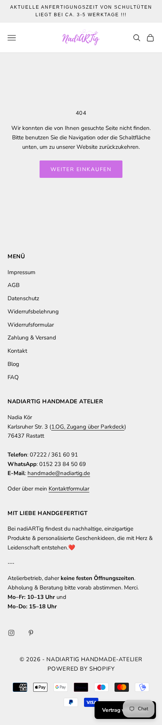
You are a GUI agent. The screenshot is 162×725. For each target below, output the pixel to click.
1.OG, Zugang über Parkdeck (87, 426)
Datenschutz (23, 298)
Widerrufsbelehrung (33, 311)
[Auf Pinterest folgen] (31, 633)
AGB (14, 285)
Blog (13, 364)
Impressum (21, 272)
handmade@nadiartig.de (59, 473)
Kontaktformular (69, 488)
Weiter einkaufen (81, 169)
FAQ (13, 377)
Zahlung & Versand (32, 337)
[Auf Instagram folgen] (11, 633)
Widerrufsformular (31, 325)
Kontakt (17, 351)
